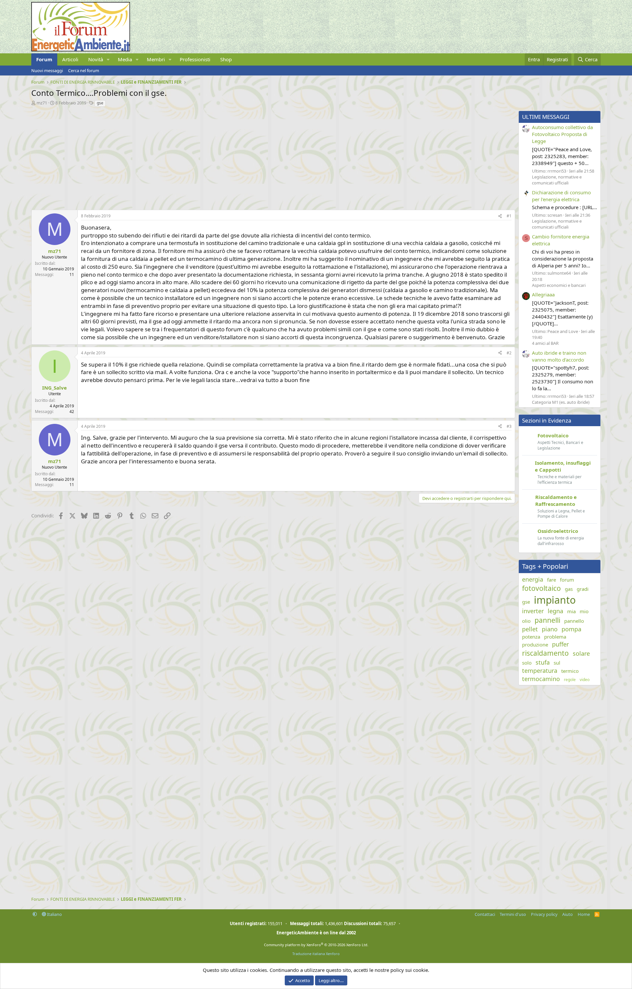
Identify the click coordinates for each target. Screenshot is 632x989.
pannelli (547, 620)
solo (527, 662)
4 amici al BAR (545, 343)
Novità (95, 59)
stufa (543, 662)
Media (125, 59)
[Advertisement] (228, 157)
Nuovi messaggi (47, 70)
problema (555, 636)
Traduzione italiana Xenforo (316, 953)
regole (570, 679)
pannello (574, 621)
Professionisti (195, 59)
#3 (509, 426)
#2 (509, 353)
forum (567, 579)
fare (551, 579)
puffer (560, 644)
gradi (583, 589)
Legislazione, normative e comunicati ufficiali (557, 180)
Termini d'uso (513, 914)
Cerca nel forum (83, 70)
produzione (535, 644)
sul (557, 662)
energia (532, 579)
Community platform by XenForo (316, 944)
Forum (44, 59)
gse (100, 103)
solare (581, 653)
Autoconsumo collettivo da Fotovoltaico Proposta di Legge (562, 134)
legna (555, 611)
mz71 (42, 103)
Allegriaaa (543, 294)
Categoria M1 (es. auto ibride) (561, 402)
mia (571, 611)
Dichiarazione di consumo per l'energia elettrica (561, 196)
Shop (226, 59)
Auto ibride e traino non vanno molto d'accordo (559, 356)
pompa (571, 629)
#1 (509, 216)
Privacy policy (544, 914)
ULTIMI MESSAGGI (545, 117)
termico (570, 671)
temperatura (539, 670)
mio (584, 611)
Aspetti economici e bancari (559, 285)
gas (569, 589)
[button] (108, 59)
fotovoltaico (541, 588)
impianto (555, 600)
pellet (530, 629)
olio (526, 621)
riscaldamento (545, 653)
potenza (531, 636)
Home (584, 914)
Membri (156, 59)
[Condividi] (500, 216)
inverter (533, 611)
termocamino (541, 679)
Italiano (54, 914)
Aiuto (567, 914)
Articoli (70, 59)
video (585, 679)
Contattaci (485, 914)
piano (550, 629)
